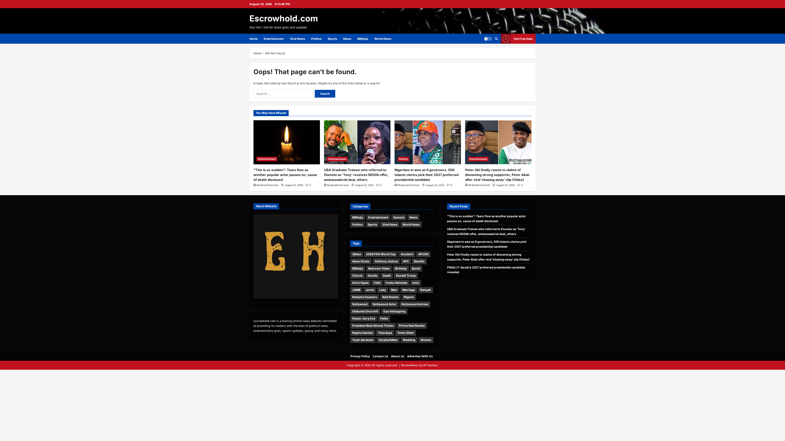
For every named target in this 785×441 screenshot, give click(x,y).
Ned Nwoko (390, 297)
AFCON (423, 254)
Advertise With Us (420, 356)
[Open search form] (496, 39)
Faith (377, 282)
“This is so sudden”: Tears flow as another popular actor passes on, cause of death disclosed (285, 175)
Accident (407, 254)
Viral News (297, 38)
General (398, 217)
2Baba (356, 254)
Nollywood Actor (384, 304)
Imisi (415, 282)
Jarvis (370, 290)
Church (357, 275)
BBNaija (362, 38)
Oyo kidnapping (394, 311)
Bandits (419, 261)
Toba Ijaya (385, 332)
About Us (397, 356)
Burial (416, 268)
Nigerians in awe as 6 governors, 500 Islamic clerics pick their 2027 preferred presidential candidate (427, 175)
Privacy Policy (360, 356)
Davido (373, 275)
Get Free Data (523, 38)
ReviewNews (409, 365)
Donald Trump (406, 275)
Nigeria (409, 297)
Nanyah (425, 290)
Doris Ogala (360, 282)
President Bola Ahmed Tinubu (373, 325)
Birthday (401, 268)
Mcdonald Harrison (267, 185)
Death (387, 275)
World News (382, 38)
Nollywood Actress (414, 304)
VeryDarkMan (388, 340)
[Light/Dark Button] (488, 39)
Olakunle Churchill (365, 311)
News (347, 38)
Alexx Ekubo (361, 261)
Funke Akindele (396, 282)
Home (253, 38)
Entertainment (274, 38)
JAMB (356, 290)
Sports (332, 38)
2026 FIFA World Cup (381, 254)
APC (406, 261)
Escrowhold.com (283, 18)
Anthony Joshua (386, 261)
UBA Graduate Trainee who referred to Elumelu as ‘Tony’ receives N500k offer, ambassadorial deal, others (356, 175)
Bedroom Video (379, 268)
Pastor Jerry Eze (363, 318)
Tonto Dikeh (405, 332)
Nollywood (360, 304)
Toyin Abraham (362, 340)
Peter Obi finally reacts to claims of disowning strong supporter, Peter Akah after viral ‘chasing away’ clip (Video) (497, 175)
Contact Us (380, 356)
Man (394, 290)
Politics (316, 38)
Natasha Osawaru (364, 297)
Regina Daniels (362, 332)
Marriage (408, 290)
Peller (384, 318)
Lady (382, 290)
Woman (426, 340)
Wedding (409, 340)
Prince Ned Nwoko (412, 325)
